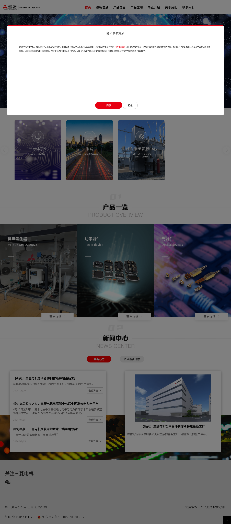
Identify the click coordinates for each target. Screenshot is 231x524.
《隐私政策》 (119, 46)
